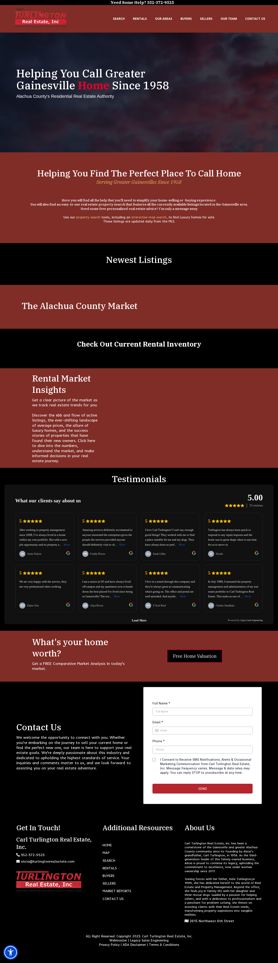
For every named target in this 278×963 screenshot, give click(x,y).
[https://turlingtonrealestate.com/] (40, 17)
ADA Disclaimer (134, 945)
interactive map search (148, 217)
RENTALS (140, 19)
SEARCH (119, 19)
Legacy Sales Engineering (149, 940)
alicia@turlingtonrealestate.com (47, 861)
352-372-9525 (33, 855)
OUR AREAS (163, 19)
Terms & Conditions (164, 945)
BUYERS (186, 19)
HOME (107, 845)
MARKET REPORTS (117, 891)
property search (88, 217)
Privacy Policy (109, 945)
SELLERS (206, 19)
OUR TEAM (229, 19)
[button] (10, 952)
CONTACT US (255, 19)
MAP (106, 852)
